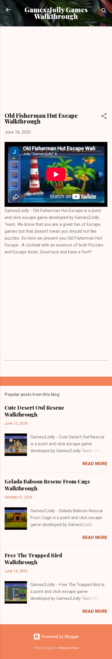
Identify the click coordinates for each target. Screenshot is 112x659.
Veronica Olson (68, 648)
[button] (104, 117)
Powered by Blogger (59, 636)
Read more (94, 463)
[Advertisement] (56, 71)
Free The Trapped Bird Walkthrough (33, 559)
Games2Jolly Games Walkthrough (56, 13)
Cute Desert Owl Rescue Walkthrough (34, 411)
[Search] (104, 11)
